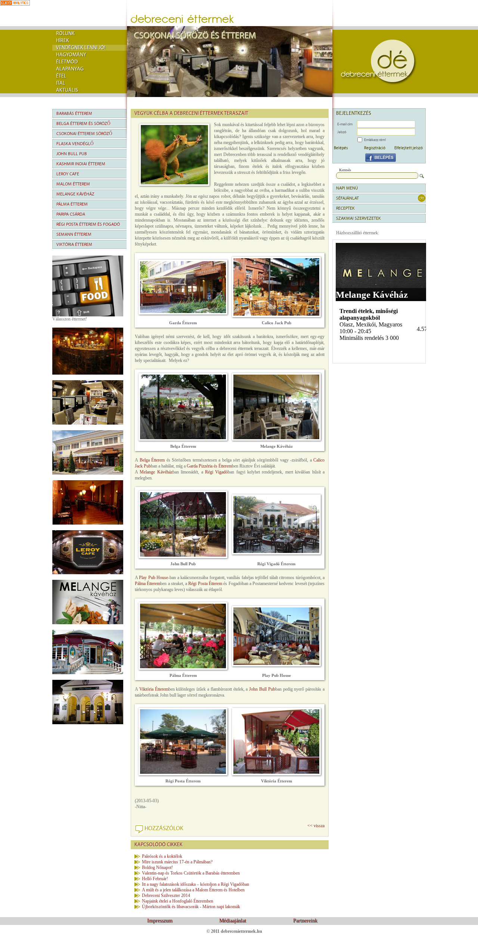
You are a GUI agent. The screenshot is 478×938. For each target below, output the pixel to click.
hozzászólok (164, 828)
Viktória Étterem (74, 244)
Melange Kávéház (75, 194)
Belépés (341, 148)
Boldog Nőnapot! (157, 867)
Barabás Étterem (74, 113)
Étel (61, 76)
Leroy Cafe (67, 173)
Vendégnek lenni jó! (80, 48)
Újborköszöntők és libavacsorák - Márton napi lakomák (191, 906)
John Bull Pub (71, 153)
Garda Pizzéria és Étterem (209, 466)
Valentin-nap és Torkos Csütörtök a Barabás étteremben (191, 873)
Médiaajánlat (232, 920)
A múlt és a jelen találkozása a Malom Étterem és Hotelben (193, 889)
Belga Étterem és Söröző (83, 123)
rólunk (65, 34)
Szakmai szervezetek (358, 218)
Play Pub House (153, 577)
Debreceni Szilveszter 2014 (166, 895)
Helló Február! (155, 878)
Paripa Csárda (70, 214)
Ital (60, 83)
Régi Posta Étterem (205, 583)
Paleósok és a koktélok (162, 856)
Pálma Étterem (72, 204)
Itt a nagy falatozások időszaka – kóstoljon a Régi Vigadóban (195, 884)
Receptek (345, 208)
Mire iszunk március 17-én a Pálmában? (177, 861)
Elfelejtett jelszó (408, 148)
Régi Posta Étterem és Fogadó (88, 224)
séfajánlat (347, 198)
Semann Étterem (73, 234)
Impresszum (160, 920)
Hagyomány (71, 55)
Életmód (67, 62)
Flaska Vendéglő (75, 143)
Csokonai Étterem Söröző (84, 133)
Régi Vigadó (216, 472)
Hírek (62, 41)
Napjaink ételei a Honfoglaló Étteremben (177, 901)
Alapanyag (70, 69)
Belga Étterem (152, 460)
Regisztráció (374, 148)
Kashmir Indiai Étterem (80, 163)
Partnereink (305, 920)
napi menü (347, 188)
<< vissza (316, 825)
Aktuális (67, 90)
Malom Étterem (73, 184)
